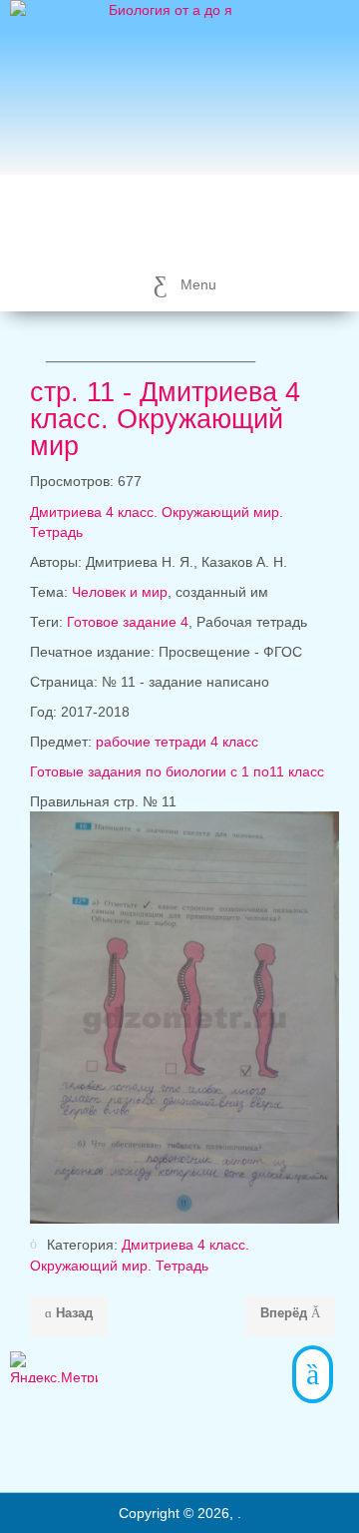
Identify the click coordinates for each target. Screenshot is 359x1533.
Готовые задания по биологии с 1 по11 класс (177, 771)
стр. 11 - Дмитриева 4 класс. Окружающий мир (165, 419)
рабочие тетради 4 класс (177, 742)
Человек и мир (120, 592)
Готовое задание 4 (127, 622)
